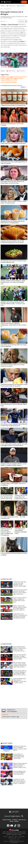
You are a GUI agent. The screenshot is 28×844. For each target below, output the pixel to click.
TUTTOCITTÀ (15, 833)
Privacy (16, 836)
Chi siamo (5, 836)
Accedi (24, 2)
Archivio (16, 821)
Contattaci (15, 819)
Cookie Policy (21, 836)
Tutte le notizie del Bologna (9, 82)
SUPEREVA (19, 834)
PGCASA (4, 833)
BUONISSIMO (14, 834)
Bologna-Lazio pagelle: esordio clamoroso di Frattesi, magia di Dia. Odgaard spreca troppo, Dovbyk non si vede (14, 78)
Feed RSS (11, 821)
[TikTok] (15, 826)
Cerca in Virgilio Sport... (13, 816)
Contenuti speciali (6, 819)
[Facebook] (8, 826)
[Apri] (2, 2)
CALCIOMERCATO (7, 9)
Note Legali (11, 836)
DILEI (20, 833)
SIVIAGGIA (24, 833)
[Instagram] (19, 826)
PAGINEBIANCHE (9, 833)
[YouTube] (11, 826)
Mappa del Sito (22, 819)
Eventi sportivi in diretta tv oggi (10, 716)
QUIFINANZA (8, 834)
